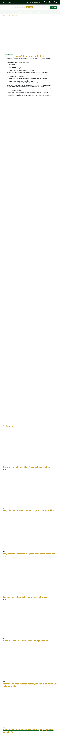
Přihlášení (46, 7)
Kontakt (9, 2)
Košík (54, 7)
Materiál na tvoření (39, 12)
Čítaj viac (5, 469)
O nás (6, 2)
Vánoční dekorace (29, 12)
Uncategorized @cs (9, 54)
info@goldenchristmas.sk (33, 2)
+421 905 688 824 (41, 2)
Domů (4, 15)
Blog (3, 2)
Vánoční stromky (19, 12)
